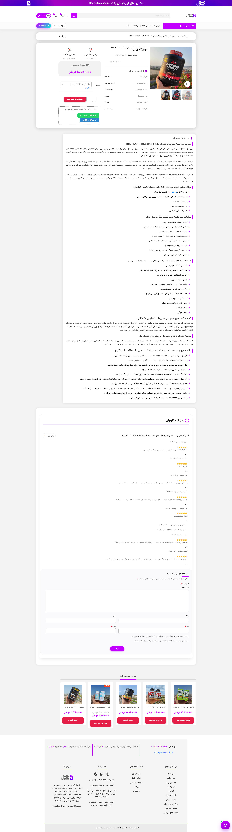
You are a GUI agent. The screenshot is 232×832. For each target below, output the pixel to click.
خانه (191, 36)
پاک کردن (88, 88)
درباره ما (136, 791)
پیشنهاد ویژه (43, 26)
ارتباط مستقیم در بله (163, 752)
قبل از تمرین (171, 795)
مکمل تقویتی (171, 808)
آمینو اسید (171, 786)
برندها (136, 786)
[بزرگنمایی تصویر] (187, 84)
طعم (98, 85)
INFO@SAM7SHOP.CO (99, 785)
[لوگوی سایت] (191, 15)
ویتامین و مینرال (171, 804)
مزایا (187, 616)
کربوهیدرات (171, 782)
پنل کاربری (136, 773)
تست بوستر (171, 799)
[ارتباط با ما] (225, 825)
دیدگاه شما (185, 588)
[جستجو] (74, 15)
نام (187, 626)
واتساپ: (163, 746)
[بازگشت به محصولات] (62, 36)
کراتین (171, 791)
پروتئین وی (175, 36)
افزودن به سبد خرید (75, 99)
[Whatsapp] (101, 774)
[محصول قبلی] (65, 36)
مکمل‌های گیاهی (171, 812)
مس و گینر (171, 778)
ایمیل (113, 626)
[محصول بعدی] (59, 36)
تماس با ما (136, 778)
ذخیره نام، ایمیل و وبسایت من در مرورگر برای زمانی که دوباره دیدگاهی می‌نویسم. (159, 636)
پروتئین (185, 36)
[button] (183, 720)
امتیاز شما (185, 584)
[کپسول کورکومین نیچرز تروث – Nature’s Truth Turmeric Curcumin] (183, 694)
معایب (114, 616)
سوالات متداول (136, 782)
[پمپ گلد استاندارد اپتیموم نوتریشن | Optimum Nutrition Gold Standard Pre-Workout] (128, 694)
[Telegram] (95, 774)
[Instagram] (107, 774)
